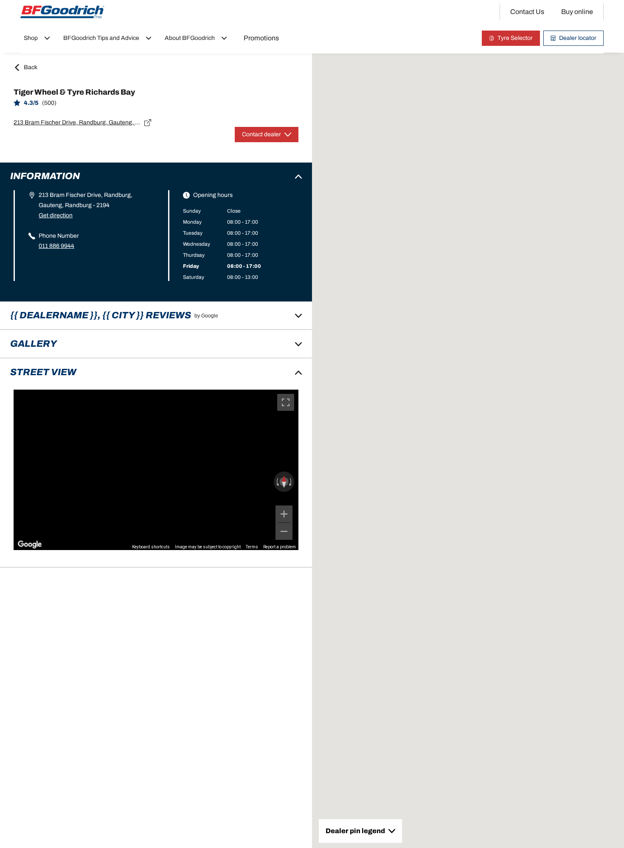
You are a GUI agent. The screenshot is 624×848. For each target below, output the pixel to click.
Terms (252, 547)
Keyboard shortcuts (151, 547)
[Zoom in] (283, 513)
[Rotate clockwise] (291, 482)
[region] (156, 470)
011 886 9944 (56, 246)
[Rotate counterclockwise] (277, 482)
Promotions (261, 38)
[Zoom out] (283, 531)
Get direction (56, 215)
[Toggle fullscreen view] (285, 402)
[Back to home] (62, 12)
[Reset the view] (284, 482)
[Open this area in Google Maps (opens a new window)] (30, 544)
